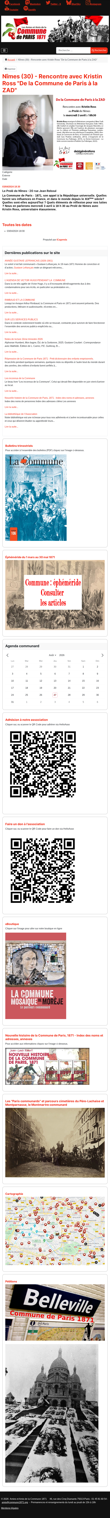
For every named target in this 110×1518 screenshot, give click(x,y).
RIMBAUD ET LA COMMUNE (20, 300)
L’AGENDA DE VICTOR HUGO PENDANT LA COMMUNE (35, 280)
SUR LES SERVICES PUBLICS (21, 319)
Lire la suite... (11, 273)
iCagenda (62, 239)
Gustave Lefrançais (24, 267)
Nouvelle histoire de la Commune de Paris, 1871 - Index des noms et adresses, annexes (49, 398)
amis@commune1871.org (15, 1502)
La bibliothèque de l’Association (21, 414)
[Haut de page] (105, 1513)
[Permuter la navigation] (4, 50)
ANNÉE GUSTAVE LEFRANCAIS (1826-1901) (29, 260)
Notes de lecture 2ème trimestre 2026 (24, 339)
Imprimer (11, 69)
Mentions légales (9, 1508)
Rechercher (100, 50)
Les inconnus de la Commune (20, 378)
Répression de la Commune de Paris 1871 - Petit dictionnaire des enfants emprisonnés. (49, 358)
